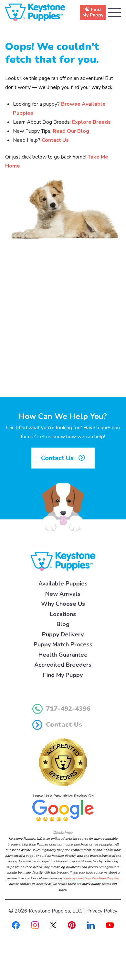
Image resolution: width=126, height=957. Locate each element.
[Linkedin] (91, 924)
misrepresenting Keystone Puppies (92, 878)
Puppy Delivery (63, 634)
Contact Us (55, 140)
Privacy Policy (101, 910)
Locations (63, 614)
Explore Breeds (91, 122)
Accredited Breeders (62, 665)
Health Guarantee (63, 655)
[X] (53, 924)
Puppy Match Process (63, 644)
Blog (63, 624)
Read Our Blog (71, 131)
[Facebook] (16, 924)
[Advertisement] (63, 326)
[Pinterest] (72, 924)
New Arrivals (62, 594)
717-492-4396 (68, 708)
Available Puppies (63, 583)
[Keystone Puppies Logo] (63, 561)
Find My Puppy (63, 675)
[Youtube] (110, 924)
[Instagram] (35, 924)
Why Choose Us (63, 604)
